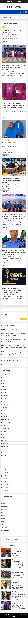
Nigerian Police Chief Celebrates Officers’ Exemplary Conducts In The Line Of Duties (13, 252)
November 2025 (5, 401)
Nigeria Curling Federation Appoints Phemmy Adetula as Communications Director (19, 563)
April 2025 (4, 407)
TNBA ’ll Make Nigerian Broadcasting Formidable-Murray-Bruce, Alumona (11, 290)
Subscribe (26, 12)
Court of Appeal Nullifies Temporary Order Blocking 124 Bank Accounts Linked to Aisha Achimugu (13, 353)
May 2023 (3, 455)
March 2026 (4, 389)
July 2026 (3, 377)
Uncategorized (5, 530)
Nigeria (3, 515)
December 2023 (5, 449)
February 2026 (5, 392)
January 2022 (4, 488)
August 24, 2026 (16, 555)
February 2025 (5, 413)
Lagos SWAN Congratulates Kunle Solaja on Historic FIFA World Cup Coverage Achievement (18, 585)
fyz (4, 34)
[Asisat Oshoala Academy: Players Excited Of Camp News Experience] (14, 129)
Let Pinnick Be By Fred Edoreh (9, 329)
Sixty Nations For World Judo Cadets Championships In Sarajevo (12, 180)
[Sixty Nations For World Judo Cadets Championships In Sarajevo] (14, 167)
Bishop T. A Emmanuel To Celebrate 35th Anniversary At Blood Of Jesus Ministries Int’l (13, 105)
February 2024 (5, 443)
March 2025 (4, 410)
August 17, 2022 (10, 220)
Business (3, 503)
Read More (5, 41)
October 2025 (4, 404)
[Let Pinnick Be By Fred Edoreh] (6, 552)
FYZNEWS (14, 7)
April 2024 (4, 437)
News (4, 27)
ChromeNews (20, 614)
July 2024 (3, 434)
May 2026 (3, 383)
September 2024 (5, 428)
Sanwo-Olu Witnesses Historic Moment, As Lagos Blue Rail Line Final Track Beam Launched (13, 216)
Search (4, 315)
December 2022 (5, 461)
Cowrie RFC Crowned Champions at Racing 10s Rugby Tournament (19, 574)
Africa (3, 500)
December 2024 (5, 419)
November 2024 (5, 422)
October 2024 (4, 425)
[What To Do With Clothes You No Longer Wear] (14, 27)
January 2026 (4, 395)
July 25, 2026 (15, 599)
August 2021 (4, 491)
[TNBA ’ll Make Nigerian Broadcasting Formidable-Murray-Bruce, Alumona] (14, 276)
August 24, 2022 (10, 34)
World (3, 533)
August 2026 (4, 375)
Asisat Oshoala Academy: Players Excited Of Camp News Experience (13, 143)
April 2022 (4, 479)
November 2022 (5, 464)
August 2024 (4, 431)
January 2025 (4, 416)
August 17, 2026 (16, 567)
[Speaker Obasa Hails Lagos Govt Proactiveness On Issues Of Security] (14, 54)
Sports (5, 136)
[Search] (24, 12)
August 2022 (4, 473)
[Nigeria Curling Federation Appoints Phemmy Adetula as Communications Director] (6, 563)
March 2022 (4, 482)
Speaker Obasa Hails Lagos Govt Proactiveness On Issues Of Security (13, 67)
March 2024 (4, 440)
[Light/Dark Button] (21, 12)
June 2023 (3, 452)
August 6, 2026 (16, 577)
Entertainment (6, 283)
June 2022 (3, 476)
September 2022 (5, 470)
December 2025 (5, 398)
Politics (3, 518)
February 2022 (5, 485)
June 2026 (3, 380)
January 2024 (4, 446)
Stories (3, 524)
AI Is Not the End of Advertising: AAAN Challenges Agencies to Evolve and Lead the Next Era (19, 607)
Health (3, 509)
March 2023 (4, 458)
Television (13, 283)
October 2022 (4, 467)
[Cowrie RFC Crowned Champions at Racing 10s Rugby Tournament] (6, 574)
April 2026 (4, 386)
